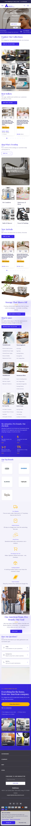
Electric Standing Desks (22, 379)
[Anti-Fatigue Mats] (23, 84)
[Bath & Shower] (8, 217)
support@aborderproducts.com (15, 795)
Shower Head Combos (7, 348)
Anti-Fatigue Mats (20, 358)
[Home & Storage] (23, 56)
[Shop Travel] (15, 18)
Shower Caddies (6, 355)
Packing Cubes (20, 409)
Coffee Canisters (20, 388)
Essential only (22, 822)
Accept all (8, 822)
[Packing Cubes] (23, 70)
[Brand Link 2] (24, 468)
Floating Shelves (20, 353)
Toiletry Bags (19, 412)
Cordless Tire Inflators (21, 416)
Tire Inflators (19, 414)
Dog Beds (5, 414)
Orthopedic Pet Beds (7, 416)
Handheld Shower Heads (8, 351)
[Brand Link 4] (24, 481)
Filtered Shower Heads (7, 353)
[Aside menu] (2, 5)
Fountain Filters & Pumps (8, 412)
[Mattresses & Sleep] (22, 196)
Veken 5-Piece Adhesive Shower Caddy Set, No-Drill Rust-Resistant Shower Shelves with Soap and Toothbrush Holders (8, 122)
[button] (24, 5)
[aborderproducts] (9, 5)
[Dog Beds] (8, 84)
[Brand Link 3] (7, 481)
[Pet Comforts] (8, 196)
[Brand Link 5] (7, 495)
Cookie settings (5, 819)
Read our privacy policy (15, 819)
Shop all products (15, 704)
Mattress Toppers (6, 381)
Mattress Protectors (7, 383)
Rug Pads (19, 351)
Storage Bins (19, 355)
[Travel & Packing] (22, 217)
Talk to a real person (6, 708)
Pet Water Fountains (7, 409)
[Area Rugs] (8, 56)
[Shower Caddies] (8, 70)
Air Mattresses (6, 379)
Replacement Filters (7, 358)
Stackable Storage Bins (22, 384)
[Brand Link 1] (7, 468)
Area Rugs (19, 348)
